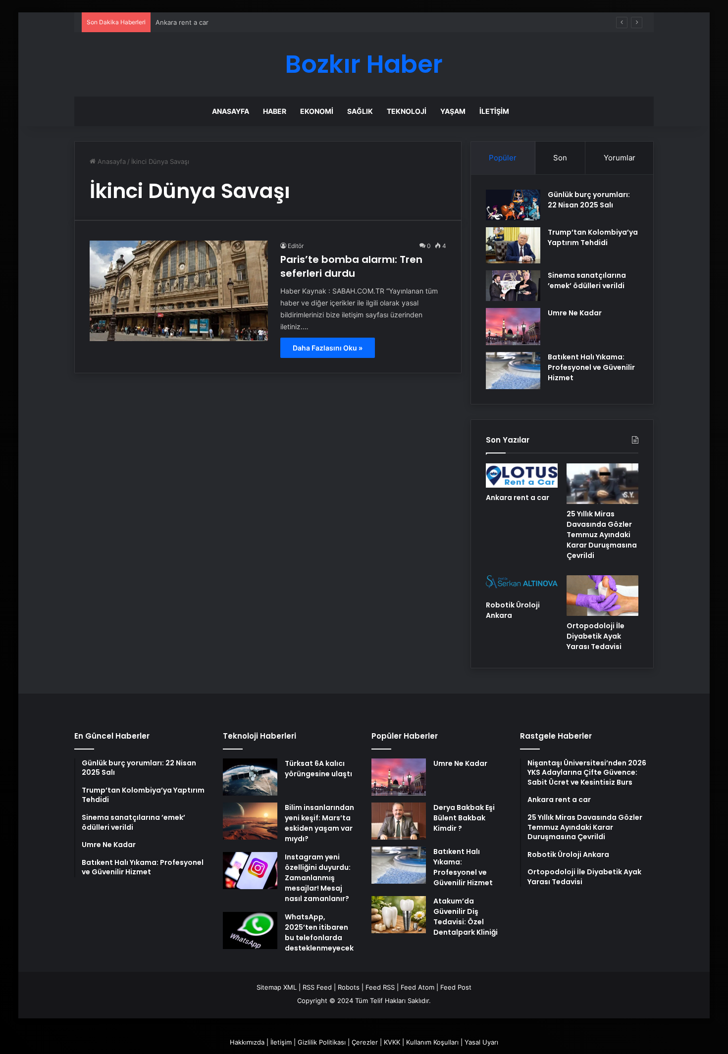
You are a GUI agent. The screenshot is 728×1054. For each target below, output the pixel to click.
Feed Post (455, 987)
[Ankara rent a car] (522, 475)
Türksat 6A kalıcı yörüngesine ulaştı (318, 768)
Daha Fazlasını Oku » (328, 348)
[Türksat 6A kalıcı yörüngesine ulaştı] (250, 777)
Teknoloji (406, 111)
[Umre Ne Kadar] (513, 326)
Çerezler (365, 1042)
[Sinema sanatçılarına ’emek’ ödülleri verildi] (513, 285)
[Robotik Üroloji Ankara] (522, 585)
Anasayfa (230, 111)
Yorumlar (619, 157)
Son (560, 157)
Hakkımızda (247, 1042)
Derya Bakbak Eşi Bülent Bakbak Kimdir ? (464, 818)
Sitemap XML (277, 987)
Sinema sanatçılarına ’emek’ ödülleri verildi (587, 280)
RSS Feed (317, 987)
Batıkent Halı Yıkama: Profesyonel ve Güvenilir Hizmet (591, 367)
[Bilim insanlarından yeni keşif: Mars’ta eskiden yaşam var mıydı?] (250, 821)
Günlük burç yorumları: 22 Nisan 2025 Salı (589, 200)
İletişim (494, 111)
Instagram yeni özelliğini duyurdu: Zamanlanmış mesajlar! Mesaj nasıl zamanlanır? (318, 877)
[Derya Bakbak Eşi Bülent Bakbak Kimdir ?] (398, 821)
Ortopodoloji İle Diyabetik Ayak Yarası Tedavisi (595, 636)
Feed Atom (417, 987)
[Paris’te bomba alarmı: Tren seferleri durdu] (179, 291)
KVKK (392, 1042)
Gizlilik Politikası (322, 1042)
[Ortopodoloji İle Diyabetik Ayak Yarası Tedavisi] (602, 595)
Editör (296, 246)
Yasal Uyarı (481, 1042)
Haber (274, 111)
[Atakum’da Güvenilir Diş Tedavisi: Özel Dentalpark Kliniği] (398, 914)
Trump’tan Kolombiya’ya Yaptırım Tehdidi (593, 237)
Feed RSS (380, 987)
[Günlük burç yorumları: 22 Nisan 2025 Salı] (513, 205)
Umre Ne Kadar (575, 313)
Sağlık (360, 111)
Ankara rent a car (517, 497)
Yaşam (453, 111)
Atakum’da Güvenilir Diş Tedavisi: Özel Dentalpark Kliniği (465, 916)
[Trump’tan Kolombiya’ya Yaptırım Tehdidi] (513, 245)
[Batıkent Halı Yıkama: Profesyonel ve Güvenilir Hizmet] (513, 370)
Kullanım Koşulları (432, 1042)
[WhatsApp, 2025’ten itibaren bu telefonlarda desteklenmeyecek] (250, 930)
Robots (349, 987)
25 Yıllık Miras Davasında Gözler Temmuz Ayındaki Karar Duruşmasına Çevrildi (602, 534)
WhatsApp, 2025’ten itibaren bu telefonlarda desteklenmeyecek (319, 932)
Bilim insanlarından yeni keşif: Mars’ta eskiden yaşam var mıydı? (319, 823)
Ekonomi (316, 111)
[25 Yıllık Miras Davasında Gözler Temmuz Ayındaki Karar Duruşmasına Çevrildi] (602, 483)
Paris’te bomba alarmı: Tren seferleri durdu (351, 266)
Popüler (503, 157)
